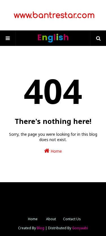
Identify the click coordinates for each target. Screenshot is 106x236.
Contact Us (72, 219)
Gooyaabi (80, 228)
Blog (40, 228)
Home (55, 151)
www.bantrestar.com (53, 15)
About (51, 219)
